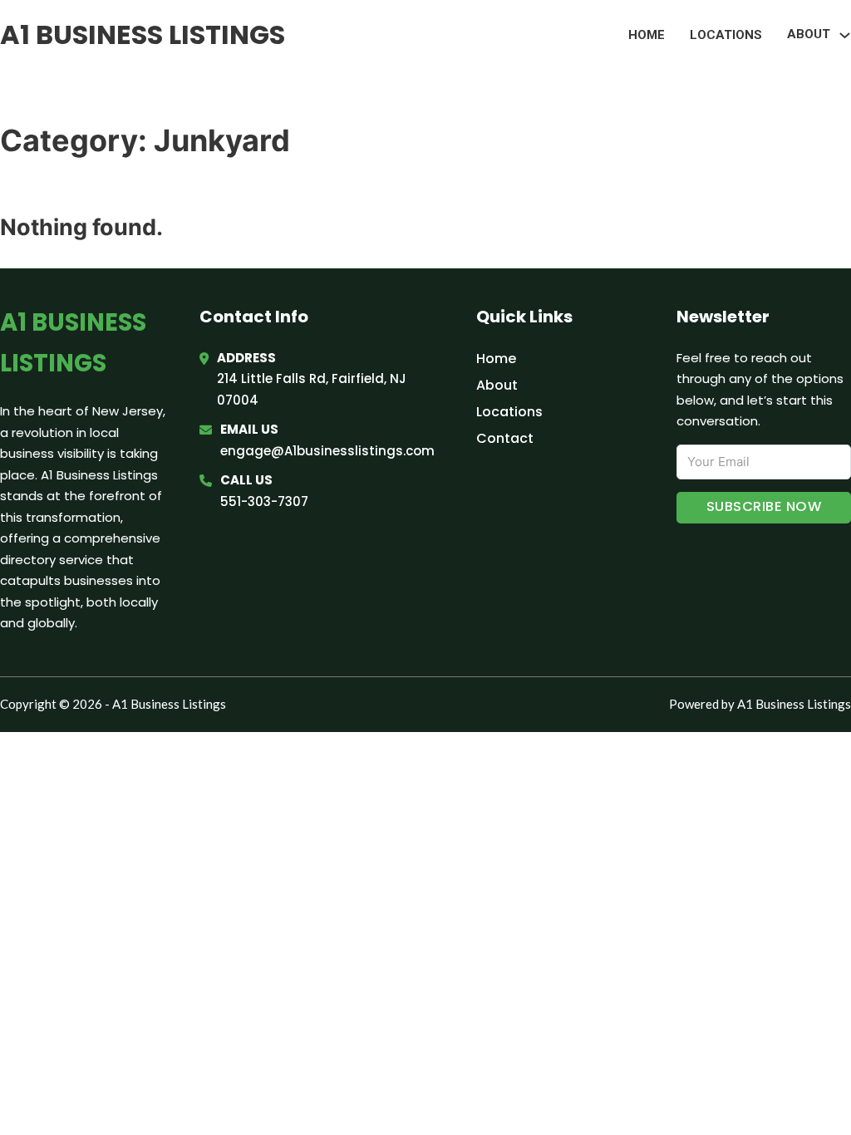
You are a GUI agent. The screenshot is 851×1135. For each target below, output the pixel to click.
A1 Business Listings (142, 34)
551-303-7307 (264, 501)
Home (646, 34)
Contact (505, 438)
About (497, 385)
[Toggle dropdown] (845, 35)
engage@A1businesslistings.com (327, 450)
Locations (726, 34)
